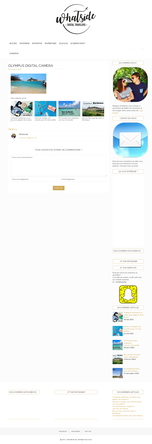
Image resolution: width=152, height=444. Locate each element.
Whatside (23, 134)
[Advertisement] (128, 211)
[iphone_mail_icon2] (130, 140)
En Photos (37, 43)
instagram (75, 431)
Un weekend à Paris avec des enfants (127, 416)
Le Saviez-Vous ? (77, 43)
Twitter (87, 431)
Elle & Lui (63, 43)
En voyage (24, 43)
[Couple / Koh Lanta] (130, 84)
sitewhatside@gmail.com (28, 138)
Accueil (13, 43)
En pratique (50, 43)
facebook (63, 431)
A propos (14, 53)
